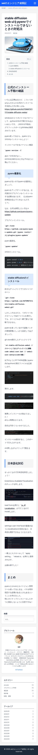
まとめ (11, 74)
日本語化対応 (13, 71)
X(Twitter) (19, 670)
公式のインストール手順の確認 (18, 63)
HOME (4, 8)
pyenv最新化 (14, 66)
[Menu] (34, 3)
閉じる (29, 59)
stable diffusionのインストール (20, 68)
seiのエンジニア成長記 (14, 3)
